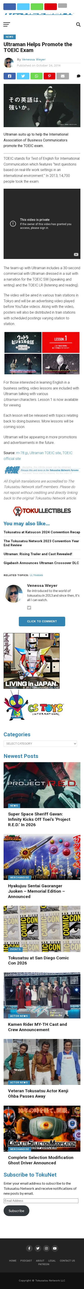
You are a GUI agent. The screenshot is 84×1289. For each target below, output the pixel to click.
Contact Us (67, 1260)
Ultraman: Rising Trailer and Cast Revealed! (38, 554)
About (40, 1260)
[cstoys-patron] (35, 723)
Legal (52, 1260)
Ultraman (36, 575)
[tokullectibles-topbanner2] (42, 515)
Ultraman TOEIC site (45, 453)
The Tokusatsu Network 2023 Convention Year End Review (41, 543)
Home (12, 1260)
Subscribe (16, 1210)
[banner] (32, 688)
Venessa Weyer (33, 59)
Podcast (26, 1260)
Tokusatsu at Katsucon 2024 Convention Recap (42, 532)
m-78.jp (22, 453)
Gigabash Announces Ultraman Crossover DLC (41, 563)
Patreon (43, 1264)
